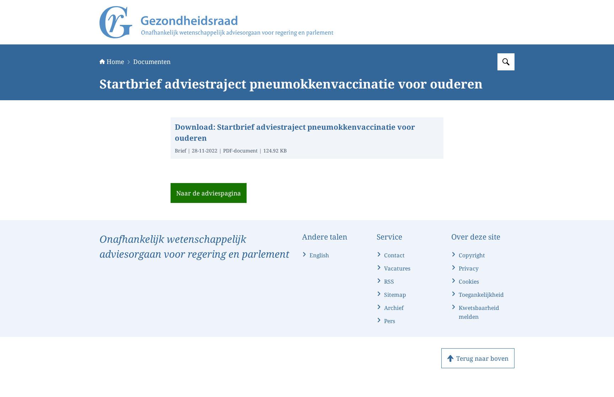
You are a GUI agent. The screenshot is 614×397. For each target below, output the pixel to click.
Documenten (152, 61)
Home (115, 61)
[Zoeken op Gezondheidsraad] (506, 61)
